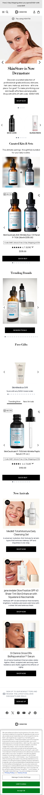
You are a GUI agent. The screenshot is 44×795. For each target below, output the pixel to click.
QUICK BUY (22, 258)
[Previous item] (2, 125)
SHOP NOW (21, 101)
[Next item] (40, 125)
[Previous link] (4, 307)
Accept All (21, 791)
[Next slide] (39, 62)
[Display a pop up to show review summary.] (32, 247)
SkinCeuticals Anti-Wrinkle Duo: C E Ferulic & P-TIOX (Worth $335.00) (22, 236)
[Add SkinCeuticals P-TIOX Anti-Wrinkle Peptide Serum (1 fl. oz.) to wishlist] (39, 412)
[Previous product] (4, 227)
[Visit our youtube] (24, 713)
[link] (34, 12)
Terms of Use (22, 773)
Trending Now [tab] (14, 401)
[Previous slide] (2, 62)
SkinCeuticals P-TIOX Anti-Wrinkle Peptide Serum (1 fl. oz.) (22, 452)
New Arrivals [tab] (28, 401)
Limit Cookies (21, 784)
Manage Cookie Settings (21, 777)
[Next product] (38, 227)
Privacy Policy (9, 773)
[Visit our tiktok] (29, 713)
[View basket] (38, 12)
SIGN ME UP (21, 701)
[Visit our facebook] (7, 713)
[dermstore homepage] (21, 12)
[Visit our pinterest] (35, 713)
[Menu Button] (2, 12)
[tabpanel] (21, 445)
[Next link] (38, 307)
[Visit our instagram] (18, 713)
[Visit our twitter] (12, 713)
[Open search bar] (7, 12)
